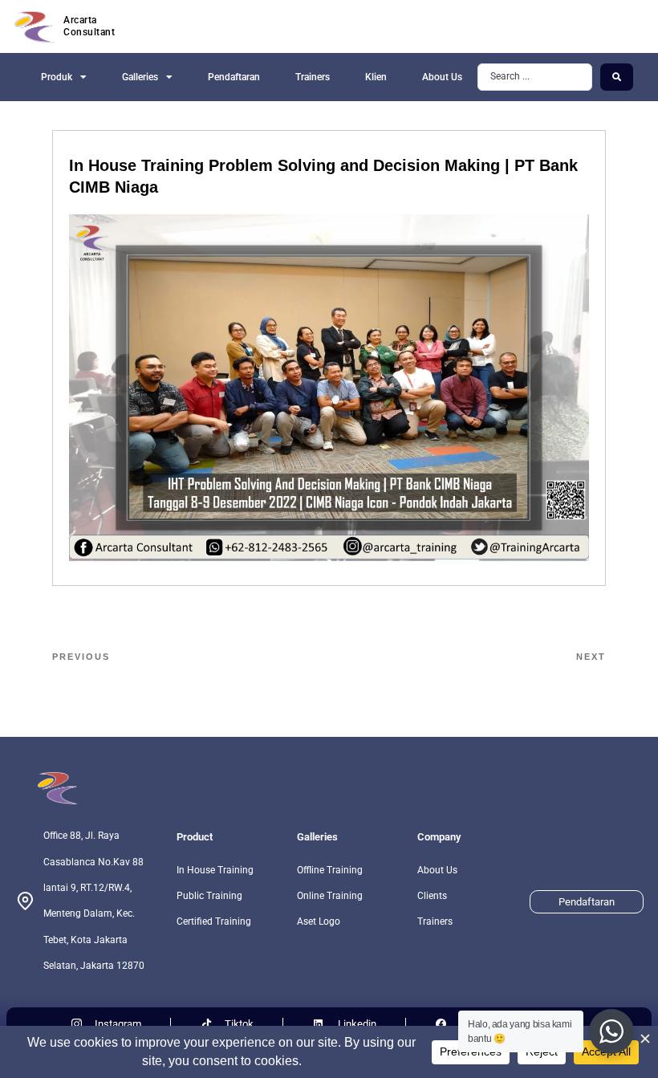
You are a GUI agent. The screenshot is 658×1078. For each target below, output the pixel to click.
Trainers (312, 77)
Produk (56, 77)
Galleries (140, 77)
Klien (376, 77)
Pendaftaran (234, 77)
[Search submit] (616, 77)
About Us (442, 77)
